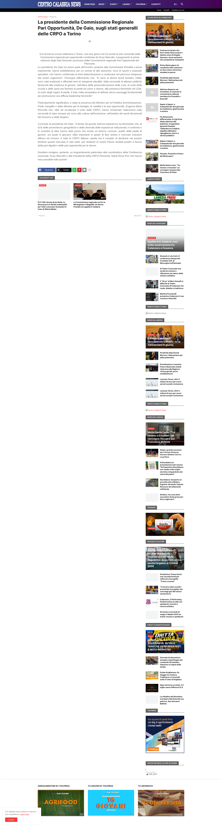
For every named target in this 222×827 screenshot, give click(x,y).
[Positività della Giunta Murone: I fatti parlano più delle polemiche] (152, 81)
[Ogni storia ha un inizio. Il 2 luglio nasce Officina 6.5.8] (152, 688)
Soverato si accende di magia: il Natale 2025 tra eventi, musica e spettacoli (171, 614)
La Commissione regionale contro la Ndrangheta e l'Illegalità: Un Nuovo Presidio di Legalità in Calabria (89, 204)
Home (159, 10)
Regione (53, 17)
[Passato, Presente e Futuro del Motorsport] (152, 157)
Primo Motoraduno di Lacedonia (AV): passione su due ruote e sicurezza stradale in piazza (171, 68)
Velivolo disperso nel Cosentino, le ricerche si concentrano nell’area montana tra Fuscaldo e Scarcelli (170, 94)
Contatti (155, 4)
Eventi (113, 4)
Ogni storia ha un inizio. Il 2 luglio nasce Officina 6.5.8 (172, 686)
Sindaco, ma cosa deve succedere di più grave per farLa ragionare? (171, 496)
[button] (176, 4)
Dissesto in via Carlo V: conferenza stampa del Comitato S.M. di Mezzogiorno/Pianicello (170, 259)
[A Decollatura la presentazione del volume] (152, 465)
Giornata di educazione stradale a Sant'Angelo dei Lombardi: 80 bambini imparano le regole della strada (171, 662)
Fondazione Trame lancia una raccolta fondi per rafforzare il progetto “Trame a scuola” (171, 577)
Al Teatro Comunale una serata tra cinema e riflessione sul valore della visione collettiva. (171, 272)
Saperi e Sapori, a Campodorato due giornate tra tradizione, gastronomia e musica (172, 107)
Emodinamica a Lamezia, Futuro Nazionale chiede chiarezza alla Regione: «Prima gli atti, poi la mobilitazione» (171, 369)
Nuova (42, 215)
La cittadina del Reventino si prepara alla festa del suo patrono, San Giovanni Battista (172, 700)
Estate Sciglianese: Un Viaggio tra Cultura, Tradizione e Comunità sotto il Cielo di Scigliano (171, 676)
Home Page (89, 4)
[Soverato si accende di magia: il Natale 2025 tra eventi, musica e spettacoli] (152, 615)
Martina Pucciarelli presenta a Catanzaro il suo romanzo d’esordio (172, 296)
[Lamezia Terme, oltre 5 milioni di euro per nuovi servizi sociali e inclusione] (152, 382)
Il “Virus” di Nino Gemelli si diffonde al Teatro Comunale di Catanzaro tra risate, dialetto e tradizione (172, 284)
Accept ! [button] (11, 820)
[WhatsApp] (74, 170)
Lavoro (126, 4)
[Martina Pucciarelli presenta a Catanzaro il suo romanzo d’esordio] (152, 297)
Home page (43, 17)
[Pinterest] (79, 170)
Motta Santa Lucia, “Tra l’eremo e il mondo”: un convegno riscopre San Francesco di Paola (170, 168)
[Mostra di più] (89, 170)
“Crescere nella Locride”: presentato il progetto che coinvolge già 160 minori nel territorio (171, 590)
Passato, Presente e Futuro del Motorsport (171, 155)
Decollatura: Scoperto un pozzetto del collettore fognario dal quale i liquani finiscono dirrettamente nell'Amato (171, 484)
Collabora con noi (178, 10)
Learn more (24, 814)
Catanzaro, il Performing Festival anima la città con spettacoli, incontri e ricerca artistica (171, 603)
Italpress (140, 4)
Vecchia (137, 215)
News (101, 4)
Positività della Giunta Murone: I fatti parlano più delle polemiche (171, 80)
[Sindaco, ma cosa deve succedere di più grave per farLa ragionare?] (152, 497)
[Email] (84, 170)
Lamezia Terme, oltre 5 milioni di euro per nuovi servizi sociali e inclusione (171, 381)
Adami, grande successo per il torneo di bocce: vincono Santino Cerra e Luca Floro (171, 453)
